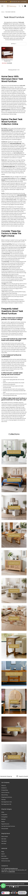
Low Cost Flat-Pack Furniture (8, 826)
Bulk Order (3, 856)
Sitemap (3, 799)
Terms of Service (5, 792)
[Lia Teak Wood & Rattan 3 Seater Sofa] (7, 52)
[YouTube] (13, 887)
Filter (14, 43)
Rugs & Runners (5, 823)
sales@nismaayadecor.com (11, 868)
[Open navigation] (2, 6)
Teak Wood (3, 841)
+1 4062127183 (11, 871)
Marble (3, 821)
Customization (4, 858)
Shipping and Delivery (6, 797)
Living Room (4, 814)
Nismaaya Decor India (6, 801)
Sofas (2, 812)
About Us (3, 785)
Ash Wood (3, 843)
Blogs (2, 851)
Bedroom (3, 819)
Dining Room (4, 816)
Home (2, 11)
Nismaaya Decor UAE (6, 804)
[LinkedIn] (15, 887)
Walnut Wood (4, 836)
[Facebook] (9, 887)
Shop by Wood (4, 828)
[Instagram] (18, 887)
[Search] (19, 6)
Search (3, 853)
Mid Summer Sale (5, 860)
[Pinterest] (11, 887)
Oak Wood (3, 838)
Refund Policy (4, 794)
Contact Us (4, 787)
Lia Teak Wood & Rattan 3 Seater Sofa (7, 60)
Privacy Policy (4, 790)
